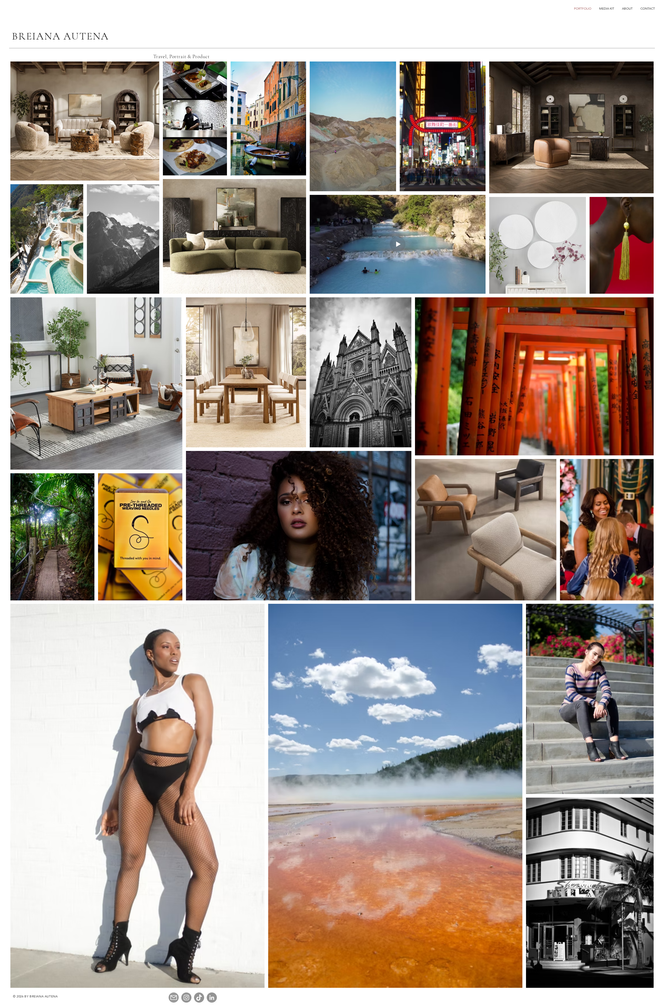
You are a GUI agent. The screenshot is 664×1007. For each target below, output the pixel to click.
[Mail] (174, 997)
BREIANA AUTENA (60, 36)
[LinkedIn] (212, 997)
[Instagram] (186, 997)
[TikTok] (199, 997)
